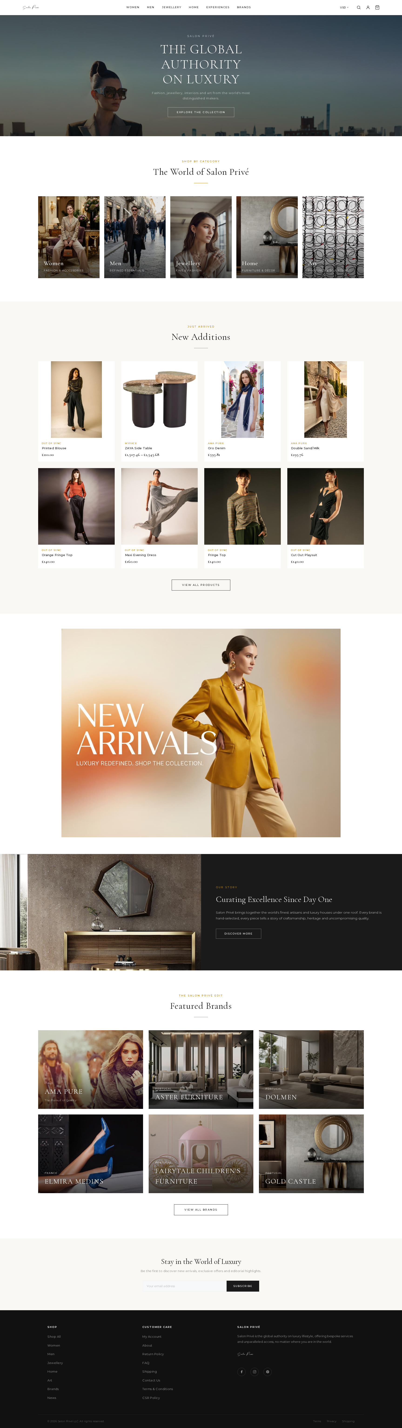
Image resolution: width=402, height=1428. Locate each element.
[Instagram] (254, 1372)
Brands (244, 7)
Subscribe (242, 1286)
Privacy (332, 1421)
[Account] (368, 7)
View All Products (201, 585)
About (147, 1345)
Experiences (218, 7)
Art (49, 1380)
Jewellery (171, 7)
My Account (151, 1336)
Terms (317, 1421)
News (51, 1398)
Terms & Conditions (157, 1389)
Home (194, 7)
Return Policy (153, 1354)
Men (150, 7)
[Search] (358, 7)
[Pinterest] (267, 1372)
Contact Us (151, 1380)
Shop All (54, 1336)
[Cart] (377, 7)
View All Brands (201, 1209)
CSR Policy (151, 1398)
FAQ (146, 1363)
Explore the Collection (201, 112)
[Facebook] (241, 1372)
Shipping (149, 1371)
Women (133, 7)
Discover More (238, 933)
